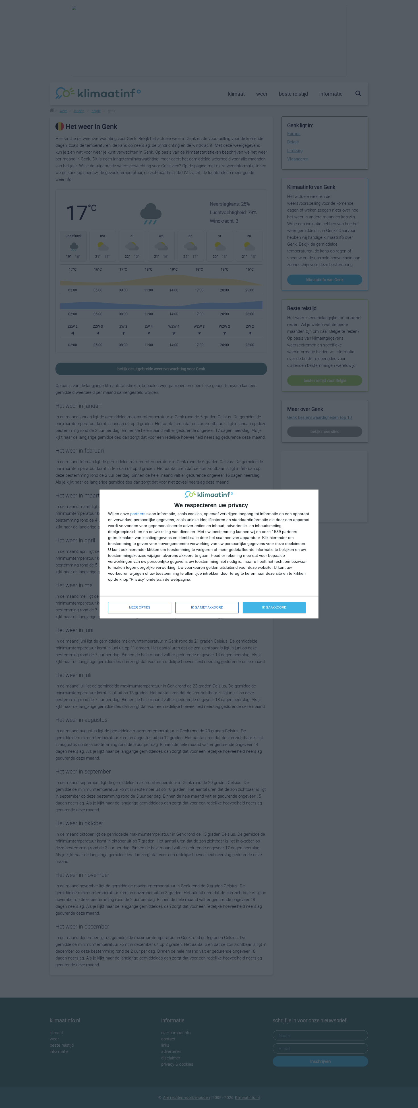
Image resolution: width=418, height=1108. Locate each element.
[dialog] (209, 554)
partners (137, 514)
